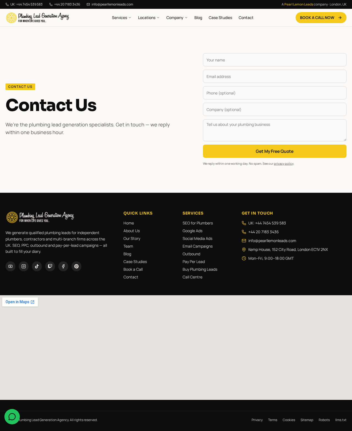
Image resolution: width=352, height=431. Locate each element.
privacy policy (283, 163)
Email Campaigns (198, 246)
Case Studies (220, 17)
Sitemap (307, 420)
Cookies (289, 420)
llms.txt (340, 420)
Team (128, 246)
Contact (246, 17)
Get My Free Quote (274, 151)
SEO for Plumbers (198, 223)
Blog (198, 17)
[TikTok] (37, 266)
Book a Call (133, 269)
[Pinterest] (76, 266)
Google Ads (192, 230)
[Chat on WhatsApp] (12, 416)
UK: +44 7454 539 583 (26, 4)
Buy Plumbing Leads (200, 269)
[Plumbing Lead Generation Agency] (38, 17)
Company (174, 17)
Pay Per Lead (194, 261)
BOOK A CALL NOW (317, 17)
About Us (131, 230)
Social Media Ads (197, 238)
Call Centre (192, 277)
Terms (272, 420)
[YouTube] (10, 266)
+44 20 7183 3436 (67, 4)
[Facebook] (63, 266)
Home (128, 223)
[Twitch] (50, 266)
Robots (324, 420)
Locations (146, 17)
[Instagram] (24, 266)
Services (119, 17)
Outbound (191, 253)
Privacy (257, 420)
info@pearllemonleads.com (112, 4)
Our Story (131, 238)
